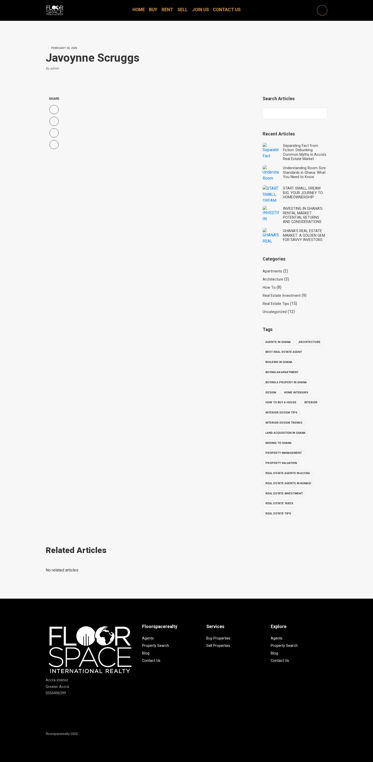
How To (269, 287)
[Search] (321, 113)
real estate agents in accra (287, 473)
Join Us (200, 9)
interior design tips (281, 412)
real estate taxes (279, 503)
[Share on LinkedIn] (54, 144)
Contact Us (227, 9)
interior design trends (283, 422)
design (270, 392)
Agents (148, 638)
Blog (145, 653)
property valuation (281, 463)
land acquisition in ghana (285, 433)
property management (283, 453)
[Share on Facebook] (54, 109)
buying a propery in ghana (286, 382)
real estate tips (278, 513)
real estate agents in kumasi (288, 483)
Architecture (273, 279)
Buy (153, 9)
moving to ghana (278, 443)
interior (310, 402)
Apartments (272, 271)
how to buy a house (280, 402)
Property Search (155, 646)
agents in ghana (278, 342)
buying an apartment (281, 372)
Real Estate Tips (276, 304)
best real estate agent (283, 352)
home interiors (296, 392)
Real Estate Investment (282, 295)
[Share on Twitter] (54, 121)
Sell (182, 9)
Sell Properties (218, 646)
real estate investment (284, 493)
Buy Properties (218, 638)
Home (138, 9)
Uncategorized (275, 312)
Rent (167, 9)
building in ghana (278, 362)
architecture (309, 342)
